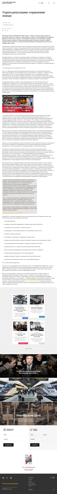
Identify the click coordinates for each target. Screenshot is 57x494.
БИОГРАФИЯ (31, 483)
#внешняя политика (8, 24)
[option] (28, 413)
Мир (9, 22)
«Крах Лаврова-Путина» (32, 281)
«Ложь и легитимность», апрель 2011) (12, 213)
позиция (30, 477)
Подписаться (8, 444)
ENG (42, 3)
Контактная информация (10, 483)
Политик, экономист (8, 3)
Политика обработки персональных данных (9, 487)
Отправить (34, 444)
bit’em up (10, 489)
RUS (51, 477)
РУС (39, 3)
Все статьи (28, 348)
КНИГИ (30, 481)
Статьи (30, 479)
